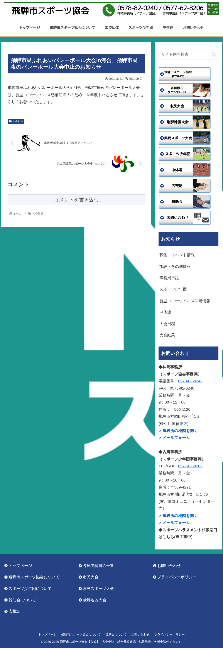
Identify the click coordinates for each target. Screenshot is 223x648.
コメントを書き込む (76, 200)
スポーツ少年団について (30, 588)
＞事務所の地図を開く (178, 430)
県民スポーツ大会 (98, 588)
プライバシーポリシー (176, 577)
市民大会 (90, 577)
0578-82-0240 (190, 381)
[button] (214, 54)
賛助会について (22, 600)
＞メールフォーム (174, 437)
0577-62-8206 (190, 466)
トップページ (20, 565)
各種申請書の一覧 (98, 565)
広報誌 (14, 611)
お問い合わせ (169, 565)
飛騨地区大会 (94, 600)
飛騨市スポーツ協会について (33, 577)
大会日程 (18, 121)
